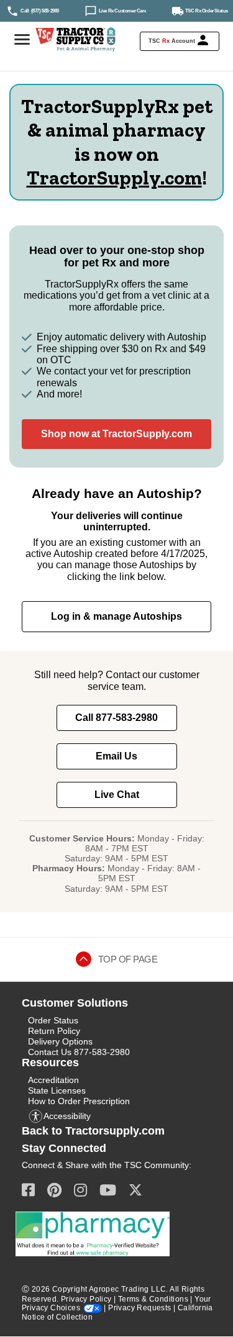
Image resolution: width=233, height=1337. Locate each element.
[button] (179, 41)
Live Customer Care (123, 10)
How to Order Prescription (79, 1101)
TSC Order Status (206, 10)
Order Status (53, 1020)
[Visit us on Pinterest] (54, 1189)
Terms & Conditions (153, 1299)
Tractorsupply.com (115, 1131)
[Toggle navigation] (19, 40)
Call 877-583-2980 (116, 717)
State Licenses (57, 1090)
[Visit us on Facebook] (28, 1189)
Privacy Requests (139, 1307)
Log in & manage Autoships (116, 616)
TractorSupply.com (114, 177)
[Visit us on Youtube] (107, 1189)
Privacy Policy (86, 1299)
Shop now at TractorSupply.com (116, 433)
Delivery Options (60, 1041)
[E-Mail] (80, 1189)
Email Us (116, 756)
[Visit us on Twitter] (135, 1189)
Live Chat (116, 794)
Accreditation (53, 1080)
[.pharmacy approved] (92, 1234)
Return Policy (54, 1031)
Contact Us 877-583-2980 (79, 1052)
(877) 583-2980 (45, 10)
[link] (45, 10)
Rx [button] (166, 41)
